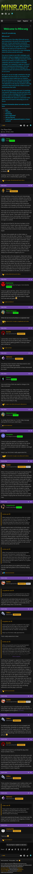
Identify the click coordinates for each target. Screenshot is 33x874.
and (9, 301)
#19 (31, 825)
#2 (31, 185)
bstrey (3, 131)
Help (17, 860)
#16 (31, 739)
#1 (31, 135)
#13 (31, 609)
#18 (31, 793)
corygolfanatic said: (7, 590)
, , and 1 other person (16, 404)
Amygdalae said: (6, 621)
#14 (31, 696)
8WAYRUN (20, 868)
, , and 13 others (17, 456)
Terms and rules (4, 860)
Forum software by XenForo (14, 863)
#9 (31, 430)
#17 (31, 772)
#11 (31, 501)
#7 (31, 373)
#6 (31, 353)
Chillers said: (5, 805)
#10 (31, 461)
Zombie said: (5, 514)
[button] (1, 21)
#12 (31, 578)
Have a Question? (10, 115)
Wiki (6, 110)
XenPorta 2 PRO (4, 871)
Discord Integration (5, 869)
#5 (31, 328)
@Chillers (21, 710)
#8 (31, 409)
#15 (31, 715)
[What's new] (31, 21)
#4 (31, 307)
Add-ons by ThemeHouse (7, 872)
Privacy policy (12, 860)
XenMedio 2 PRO (5, 868)
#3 (31, 279)
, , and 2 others (14, 180)
